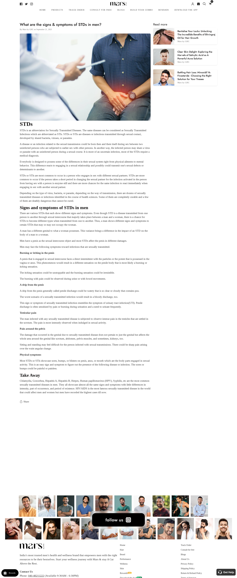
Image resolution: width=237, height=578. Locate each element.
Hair (122, 550)
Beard (122, 554)
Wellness (124, 564)
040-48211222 (36, 575)
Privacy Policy (187, 564)
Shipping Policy (188, 568)
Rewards (124, 573)
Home (122, 545)
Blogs (183, 554)
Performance (125, 559)
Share (26, 401)
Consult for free (187, 550)
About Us (185, 559)
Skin (122, 568)
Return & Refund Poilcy (191, 573)
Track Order (186, 545)
